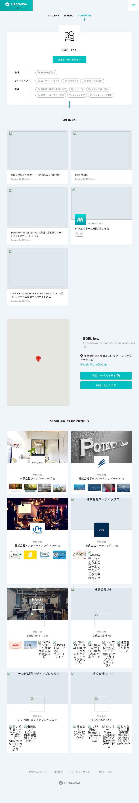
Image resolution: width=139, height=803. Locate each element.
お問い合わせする (106, 385)
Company (84, 15)
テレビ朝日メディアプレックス (35, 720)
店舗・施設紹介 (94, 80)
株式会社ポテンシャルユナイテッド (100, 478)
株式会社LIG (99, 635)
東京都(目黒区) (48, 72)
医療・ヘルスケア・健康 (52, 94)
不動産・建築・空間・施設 (53, 89)
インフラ (79, 89)
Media (68, 15)
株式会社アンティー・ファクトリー (36, 545)
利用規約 (58, 771)
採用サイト (73, 80)
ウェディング (78, 94)
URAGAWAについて (37, 771)
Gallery (53, 15)
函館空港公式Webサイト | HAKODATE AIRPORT (36, 174)
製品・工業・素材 (99, 89)
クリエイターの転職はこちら (92, 228)
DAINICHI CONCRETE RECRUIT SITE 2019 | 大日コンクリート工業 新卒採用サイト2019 (37, 295)
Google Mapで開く (91, 364)
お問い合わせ (105, 771)
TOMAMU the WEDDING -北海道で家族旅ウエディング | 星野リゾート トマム (37, 234)
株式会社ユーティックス (99, 545)
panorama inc (36, 635)
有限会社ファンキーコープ (36, 478)
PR (81, 234)
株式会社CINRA (100, 720)
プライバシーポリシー (80, 771)
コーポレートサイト (50, 80)
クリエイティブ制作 (102, 94)
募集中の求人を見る (68, 59)
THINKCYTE (81, 174)
